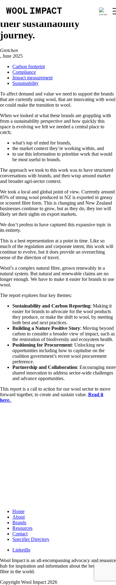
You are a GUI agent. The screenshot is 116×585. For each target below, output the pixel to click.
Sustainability (25, 83)
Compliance (24, 72)
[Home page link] (34, 11)
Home (18, 511)
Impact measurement (32, 77)
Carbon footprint (28, 66)
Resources (22, 528)
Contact (20, 533)
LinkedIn (21, 549)
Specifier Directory (30, 539)
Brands (19, 522)
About (18, 517)
